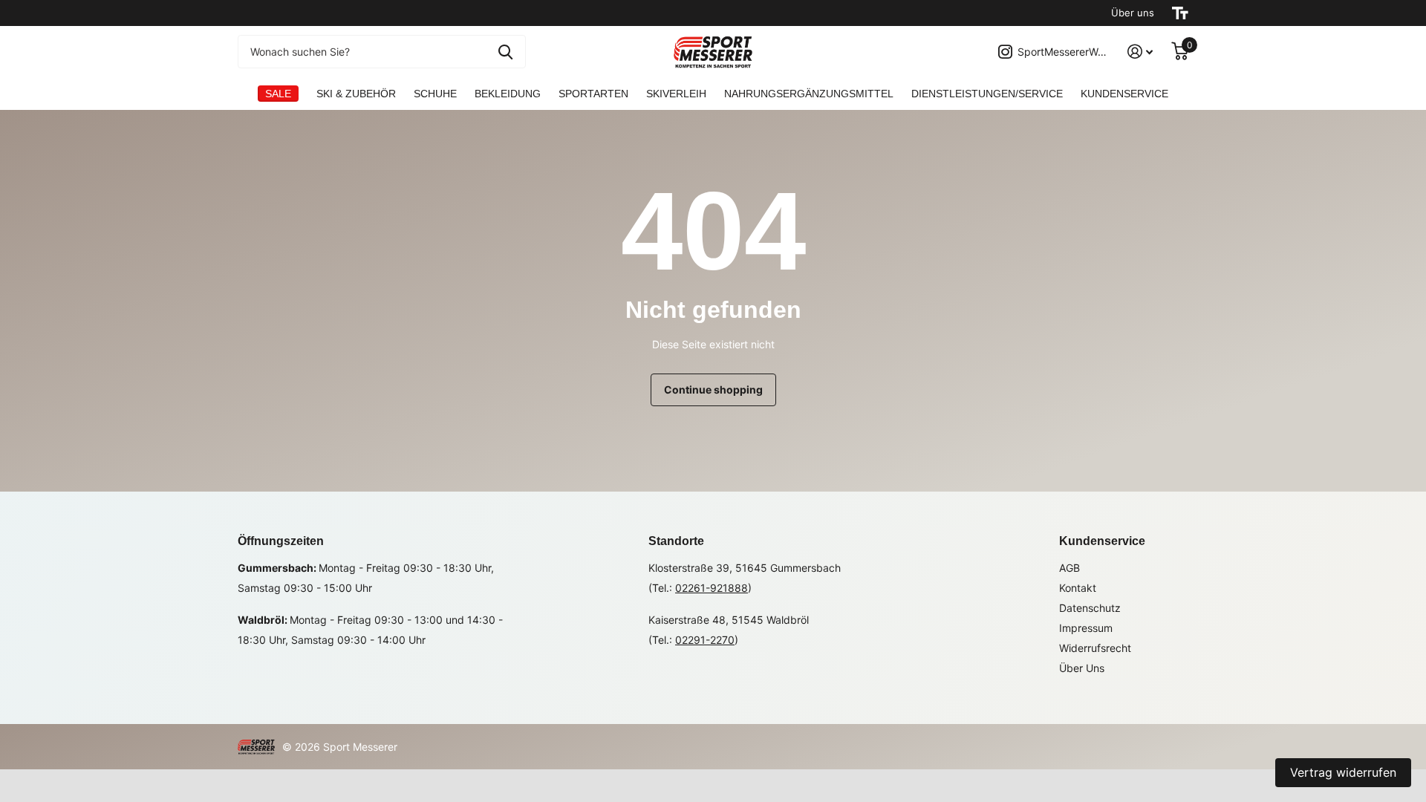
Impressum (1086, 628)
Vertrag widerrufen (1343, 772)
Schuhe (435, 94)
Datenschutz (1090, 608)
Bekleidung (508, 94)
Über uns (1132, 13)
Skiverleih (676, 94)
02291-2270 (705, 639)
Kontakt (1077, 587)
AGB (1069, 567)
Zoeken (505, 51)
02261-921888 (711, 587)
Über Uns (1081, 668)
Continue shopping (713, 389)
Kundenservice (1102, 541)
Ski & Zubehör (356, 94)
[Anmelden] (1140, 51)
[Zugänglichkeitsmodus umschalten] (1180, 13)
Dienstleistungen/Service (987, 94)
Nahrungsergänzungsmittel (808, 94)
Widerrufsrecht (1095, 648)
